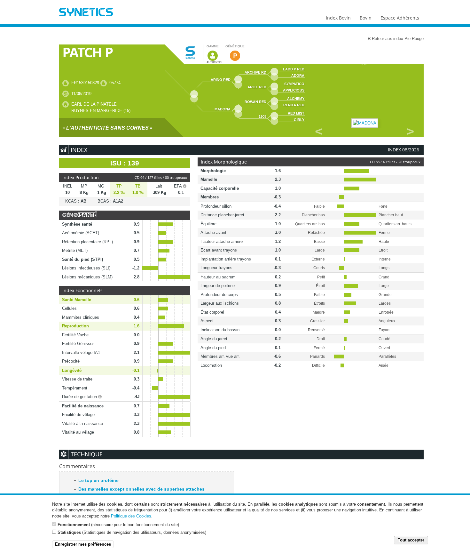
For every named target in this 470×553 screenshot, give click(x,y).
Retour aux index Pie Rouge (396, 38)
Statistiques (69, 532)
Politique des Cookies (131, 515)
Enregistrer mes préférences (83, 543)
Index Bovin (338, 18)
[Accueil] (86, 13)
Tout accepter (411, 540)
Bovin (366, 18)
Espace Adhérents (399, 18)
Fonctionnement (74, 524)
